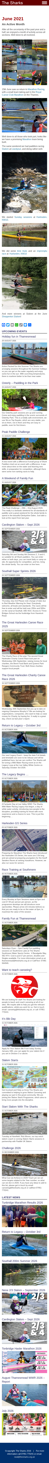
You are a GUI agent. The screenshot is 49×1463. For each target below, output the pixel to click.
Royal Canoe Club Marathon (21, 93)
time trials (22, 251)
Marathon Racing (36, 89)
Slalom (5, 149)
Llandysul (16, 149)
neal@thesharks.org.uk (24, 1457)
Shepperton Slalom (11, 316)
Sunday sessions (22, 217)
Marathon (27, 139)
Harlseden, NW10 (18, 254)
